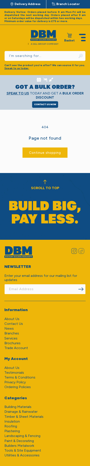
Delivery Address (27, 4)
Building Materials (17, 407)
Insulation (12, 421)
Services (10, 338)
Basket (69, 37)
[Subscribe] (81, 289)
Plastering (12, 431)
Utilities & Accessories (22, 455)
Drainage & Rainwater (21, 411)
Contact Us (13, 324)
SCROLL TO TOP (45, 188)
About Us (11, 319)
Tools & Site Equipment (22, 450)
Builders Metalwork (19, 446)
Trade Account (16, 348)
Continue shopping (45, 153)
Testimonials (14, 372)
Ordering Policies (17, 387)
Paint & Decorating (19, 441)
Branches (11, 333)
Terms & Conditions (19, 377)
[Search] (81, 56)
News (9, 328)
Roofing (10, 426)
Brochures (12, 343)
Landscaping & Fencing (22, 436)
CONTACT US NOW (45, 104)
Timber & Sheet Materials (23, 417)
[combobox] (45, 56)
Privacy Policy (15, 382)
